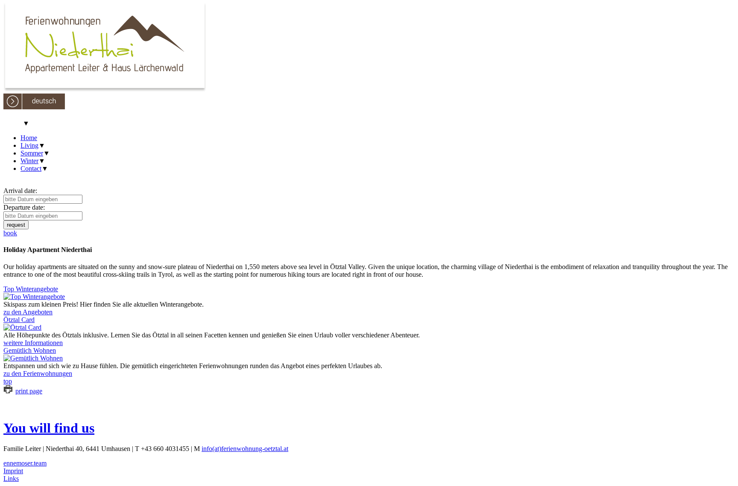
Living (29, 145)
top (7, 381)
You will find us (48, 428)
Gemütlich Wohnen (29, 350)
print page (28, 391)
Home (28, 137)
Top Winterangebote (30, 289)
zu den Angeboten (28, 312)
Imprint (13, 470)
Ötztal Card (19, 319)
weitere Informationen (33, 342)
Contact (30, 168)
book (10, 233)
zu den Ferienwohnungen (37, 373)
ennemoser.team (25, 463)
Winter (29, 160)
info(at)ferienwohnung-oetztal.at (245, 448)
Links (11, 478)
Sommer (31, 153)
